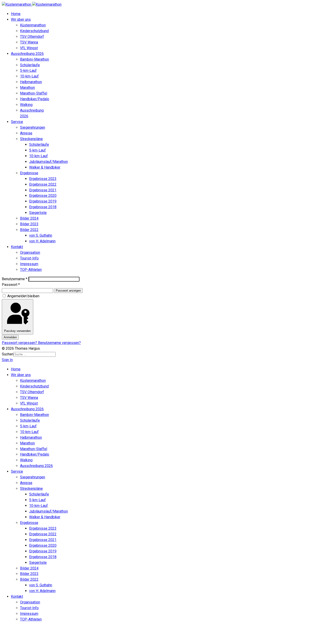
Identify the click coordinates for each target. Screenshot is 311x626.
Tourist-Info (29, 258)
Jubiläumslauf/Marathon (48, 161)
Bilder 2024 (29, 218)
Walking (26, 105)
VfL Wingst (29, 48)
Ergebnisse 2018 (42, 207)
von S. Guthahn (40, 235)
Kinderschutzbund (34, 31)
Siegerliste (38, 212)
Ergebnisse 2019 (42, 201)
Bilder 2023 (29, 224)
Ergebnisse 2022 (42, 184)
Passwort (11, 284)
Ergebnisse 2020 (42, 195)
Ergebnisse (29, 173)
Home (15, 14)
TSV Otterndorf (32, 36)
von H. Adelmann (42, 241)
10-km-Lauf (29, 76)
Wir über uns (21, 19)
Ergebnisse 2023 (42, 179)
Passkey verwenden (17, 331)
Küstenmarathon (33, 25)
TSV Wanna (29, 42)
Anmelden (10, 337)
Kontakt (17, 247)
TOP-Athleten (31, 269)
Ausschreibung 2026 (27, 53)
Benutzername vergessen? (59, 343)
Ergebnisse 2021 (42, 190)
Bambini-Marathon (34, 59)
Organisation (30, 252)
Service (17, 122)
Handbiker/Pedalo (34, 99)
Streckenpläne (31, 139)
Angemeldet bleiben (23, 296)
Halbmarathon (31, 82)
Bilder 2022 (29, 230)
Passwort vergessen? (20, 343)
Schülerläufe (30, 65)
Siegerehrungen (32, 127)
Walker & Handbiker (44, 167)
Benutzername (14, 279)
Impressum (29, 264)
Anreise (26, 133)
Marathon (27, 87)
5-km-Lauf (28, 70)
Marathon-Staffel (33, 93)
